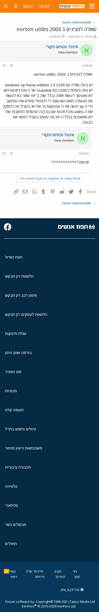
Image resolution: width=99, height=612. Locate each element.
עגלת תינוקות (15, 333)
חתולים (11, 543)
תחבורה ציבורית (18, 467)
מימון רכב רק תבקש (21, 295)
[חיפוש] (6, 6)
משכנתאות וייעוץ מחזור (23, 448)
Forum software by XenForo (40, 603)
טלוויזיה (11, 486)
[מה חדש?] (16, 6)
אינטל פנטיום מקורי (80, 36)
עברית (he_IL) (70, 589)
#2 (4, 153)
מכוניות (11, 391)
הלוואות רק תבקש (19, 276)
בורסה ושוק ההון (18, 352)
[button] (92, 6)
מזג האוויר (13, 372)
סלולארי (11, 505)
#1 (4, 65)
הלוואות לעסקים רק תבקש (26, 314)
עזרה (29, 571)
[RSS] (6, 571)
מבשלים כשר (15, 524)
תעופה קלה (14, 410)
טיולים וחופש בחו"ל (20, 429)
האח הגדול (14, 257)
